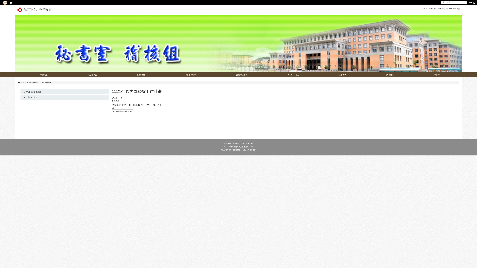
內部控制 (141, 75)
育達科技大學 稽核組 (37, 9)
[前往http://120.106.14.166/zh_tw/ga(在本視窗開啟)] (428, 9)
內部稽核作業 (190, 75)
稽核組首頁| (433, 9)
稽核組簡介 (92, 75)
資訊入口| (449, 9)
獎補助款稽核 (241, 75)
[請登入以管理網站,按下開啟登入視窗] (5, 2)
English (437, 75)
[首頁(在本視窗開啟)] (11, 2)
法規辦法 (390, 75)
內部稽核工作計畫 (33, 92)
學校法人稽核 (293, 75)
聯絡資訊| (441, 9)
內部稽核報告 (31, 97)
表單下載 (342, 75)
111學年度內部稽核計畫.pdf (122, 111)
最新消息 (44, 75)
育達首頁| (424, 9)
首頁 (22, 82)
